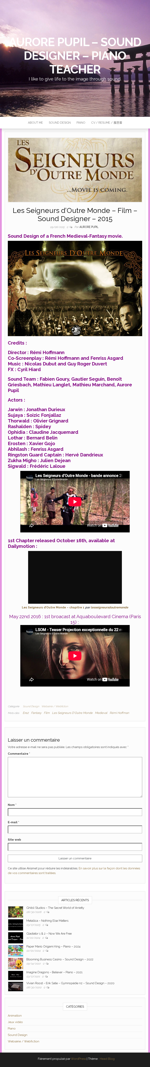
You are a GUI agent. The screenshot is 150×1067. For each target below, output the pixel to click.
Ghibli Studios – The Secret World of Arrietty (55, 908)
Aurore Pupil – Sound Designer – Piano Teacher (75, 55)
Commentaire (19, 753)
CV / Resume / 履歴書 (106, 122)
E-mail (13, 822)
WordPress (78, 1059)
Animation (15, 1015)
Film (47, 713)
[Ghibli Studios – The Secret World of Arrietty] (15, 911)
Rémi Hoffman (119, 713)
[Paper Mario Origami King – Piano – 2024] (15, 950)
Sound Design (60, 122)
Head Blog (107, 1059)
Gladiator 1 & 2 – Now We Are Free (49, 933)
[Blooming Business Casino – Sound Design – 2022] (15, 963)
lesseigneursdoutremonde (109, 607)
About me (35, 122)
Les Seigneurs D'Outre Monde (72, 713)
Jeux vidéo (15, 1022)
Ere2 (26, 713)
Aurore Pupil (88, 227)
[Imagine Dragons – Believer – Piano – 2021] (15, 975)
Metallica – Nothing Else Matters (47, 920)
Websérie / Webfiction (54, 706)
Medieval (101, 713)
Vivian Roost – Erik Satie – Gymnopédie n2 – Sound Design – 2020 (70, 983)
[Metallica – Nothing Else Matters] (15, 924)
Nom (12, 805)
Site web (14, 839)
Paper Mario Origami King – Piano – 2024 (53, 946)
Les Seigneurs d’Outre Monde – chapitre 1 (53, 607)
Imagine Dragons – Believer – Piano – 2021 (54, 972)
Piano (81, 122)
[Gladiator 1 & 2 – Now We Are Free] (15, 937)
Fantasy (36, 713)
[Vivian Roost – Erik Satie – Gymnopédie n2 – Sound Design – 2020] (15, 986)
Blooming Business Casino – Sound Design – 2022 (59, 959)
